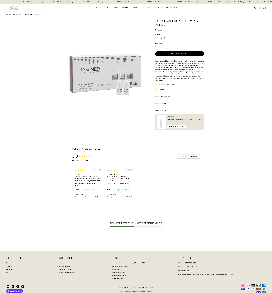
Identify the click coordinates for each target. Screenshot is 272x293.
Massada (127, 291)
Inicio (8, 14)
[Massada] (13, 8)
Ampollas (14, 14)
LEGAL (116, 258)
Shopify (149, 291)
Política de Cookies (118, 272)
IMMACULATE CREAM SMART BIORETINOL (179, 119)
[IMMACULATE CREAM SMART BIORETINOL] (161, 122)
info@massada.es (187, 271)
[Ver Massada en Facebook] (17, 286)
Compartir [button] (80, 194)
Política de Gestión (118, 279)
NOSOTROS (66, 258)
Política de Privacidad (119, 275)
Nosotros (62, 263)
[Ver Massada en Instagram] (8, 286)
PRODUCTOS (14, 258)
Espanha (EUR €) (127, 287)
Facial (8, 263)
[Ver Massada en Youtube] (22, 286)
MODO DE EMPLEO (161, 103)
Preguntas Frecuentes (66, 272)
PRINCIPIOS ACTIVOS (162, 96)
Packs (8, 272)
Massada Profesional (66, 269)
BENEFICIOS (159, 89)
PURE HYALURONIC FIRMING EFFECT (85, 183)
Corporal (9, 266)
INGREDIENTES (160, 110)
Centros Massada (65, 266)
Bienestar (9, 269)
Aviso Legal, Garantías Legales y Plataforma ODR (128, 263)
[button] (255, 8)
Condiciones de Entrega (120, 266)
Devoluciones (116, 269)
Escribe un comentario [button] (190, 156)
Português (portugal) (144, 287)
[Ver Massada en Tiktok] (12, 286)
